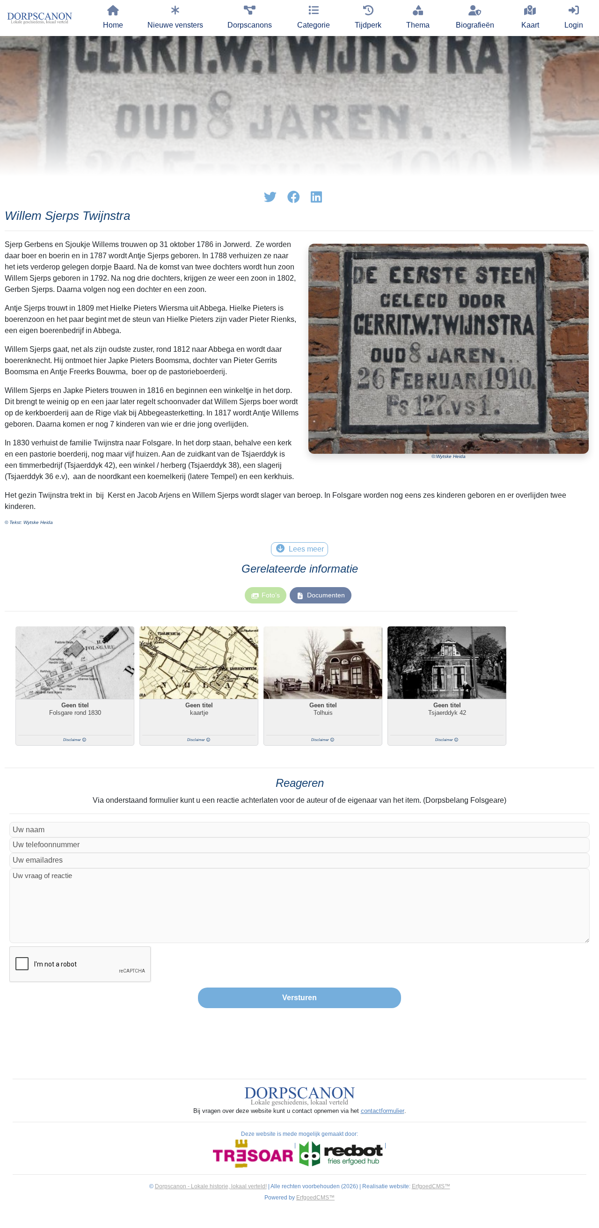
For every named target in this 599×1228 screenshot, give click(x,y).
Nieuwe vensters (175, 25)
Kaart (530, 25)
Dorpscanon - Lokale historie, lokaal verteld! (211, 1186)
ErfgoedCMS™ (431, 1186)
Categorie (313, 25)
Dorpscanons (249, 25)
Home (113, 25)
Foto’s (271, 595)
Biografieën (475, 25)
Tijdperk (368, 25)
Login (573, 25)
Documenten (326, 595)
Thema (418, 25)
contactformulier (382, 1110)
